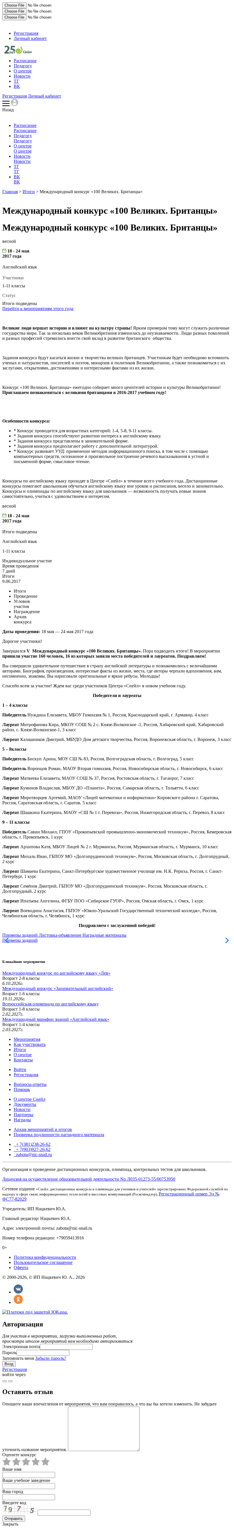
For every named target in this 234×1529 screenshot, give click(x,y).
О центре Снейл (29, 1099)
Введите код (14, 1502)
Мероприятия (27, 1039)
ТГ (16, 81)
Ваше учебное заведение (26, 1480)
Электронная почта (21, 1346)
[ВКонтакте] (18, 1292)
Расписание (25, 60)
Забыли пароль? (50, 1358)
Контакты (23, 1059)
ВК (17, 86)
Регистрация (26, 33)
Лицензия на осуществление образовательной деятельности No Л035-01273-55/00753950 (88, 1179)
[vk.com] (10, 1381)
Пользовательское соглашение (43, 1262)
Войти (20, 1069)
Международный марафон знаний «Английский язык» (55, 1019)
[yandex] (4, 1381)
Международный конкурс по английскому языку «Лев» (56, 973)
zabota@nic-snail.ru (33, 1154)
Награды (22, 1119)
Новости (22, 76)
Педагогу (23, 65)
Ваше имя (11, 1469)
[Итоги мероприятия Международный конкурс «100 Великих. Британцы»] (18, 52)
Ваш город (12, 1491)
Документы (25, 1104)
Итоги (29, 191)
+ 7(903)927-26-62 (33, 1149)
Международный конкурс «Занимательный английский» (57, 988)
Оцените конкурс (19, 1454)
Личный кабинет (30, 38)
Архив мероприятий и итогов (43, 1129)
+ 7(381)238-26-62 (33, 1144)
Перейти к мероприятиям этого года (37, 308)
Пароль (9, 1352)
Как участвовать (30, 1044)
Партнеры (23, 1114)
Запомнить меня (18, 1358)
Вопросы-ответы (30, 1084)
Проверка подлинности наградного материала (59, 1134)
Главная (10, 191)
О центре (23, 70)
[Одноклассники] (18, 1302)
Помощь (22, 1089)
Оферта (21, 1267)
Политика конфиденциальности (45, 1257)
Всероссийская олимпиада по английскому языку (50, 1003)
